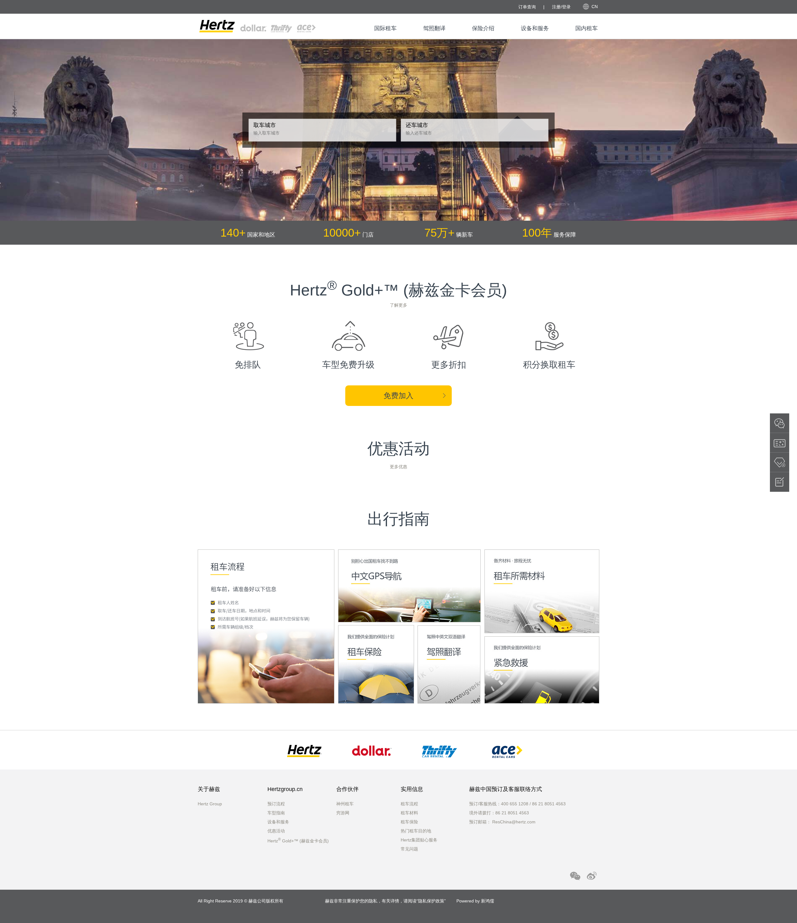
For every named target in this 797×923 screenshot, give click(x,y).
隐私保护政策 (431, 900)
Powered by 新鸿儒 (475, 900)
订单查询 (527, 6)
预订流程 (276, 803)
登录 (566, 6)
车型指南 (276, 812)
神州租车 (345, 803)
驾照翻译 (434, 28)
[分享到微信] (575, 875)
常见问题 (409, 848)
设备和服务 (535, 28)
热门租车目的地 (416, 830)
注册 (556, 6)
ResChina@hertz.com (513, 821)
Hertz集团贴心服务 (419, 839)
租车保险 (409, 821)
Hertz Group (210, 803)
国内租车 (586, 28)
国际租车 (385, 28)
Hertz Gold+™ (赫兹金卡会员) (298, 840)
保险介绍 (483, 28)
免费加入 (398, 395)
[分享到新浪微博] (592, 875)
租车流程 (409, 803)
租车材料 (409, 812)
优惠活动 (276, 830)
